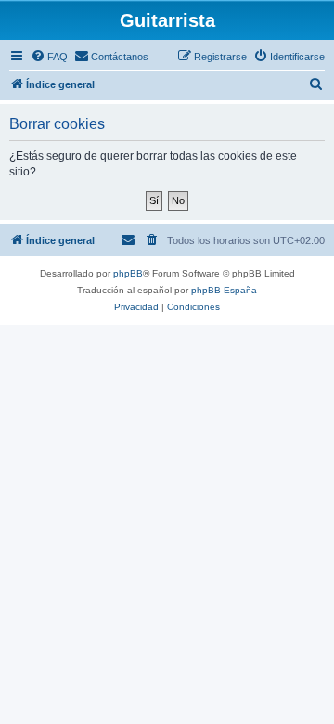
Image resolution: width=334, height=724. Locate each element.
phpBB (128, 273)
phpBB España (224, 290)
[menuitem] (49, 56)
